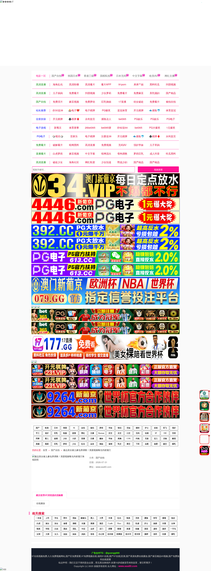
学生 (56, 518)
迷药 (155, 534)
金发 (92, 444)
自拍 (83, 428)
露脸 (146, 518)
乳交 (119, 444)
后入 (156, 438)
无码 (137, 433)
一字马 (173, 529)
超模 (56, 438)
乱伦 (83, 444)
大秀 (101, 518)
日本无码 (121, 75)
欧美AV (153, 75)
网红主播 (170, 75)
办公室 (101, 534)
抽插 (155, 523)
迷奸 (47, 433)
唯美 (128, 518)
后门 (101, 529)
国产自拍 (56, 75)
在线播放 (40, 503)
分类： (92, 457)
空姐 (128, 428)
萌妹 (74, 518)
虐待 (155, 529)
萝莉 (101, 428)
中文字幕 (137, 75)
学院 (47, 529)
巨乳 (56, 433)
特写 (155, 518)
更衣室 (137, 534)
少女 (74, 444)
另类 (174, 433)
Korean (101, 433)
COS (129, 438)
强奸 (174, 428)
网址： (92, 466)
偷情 (110, 444)
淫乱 (74, 529)
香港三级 (89, 75)
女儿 (56, 534)
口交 (128, 433)
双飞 (165, 428)
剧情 (74, 433)
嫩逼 (174, 438)
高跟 (47, 444)
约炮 (137, 438)
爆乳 (174, 444)
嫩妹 (101, 438)
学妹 (110, 428)
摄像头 (83, 518)
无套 (147, 438)
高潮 (92, 523)
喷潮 (119, 529)
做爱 (156, 444)
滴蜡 (74, 523)
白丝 (56, 529)
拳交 (128, 444)
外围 (164, 523)
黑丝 (65, 529)
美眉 (128, 529)
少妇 (65, 438)
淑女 (47, 523)
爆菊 (164, 518)
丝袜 (156, 428)
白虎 (38, 523)
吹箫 (164, 534)
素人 (47, 438)
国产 (38, 428)
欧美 (47, 428)
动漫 (147, 433)
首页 (45, 450)
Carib (110, 523)
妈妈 (83, 534)
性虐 (137, 523)
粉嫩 (137, 529)
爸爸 (92, 534)
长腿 (83, 523)
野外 (65, 518)
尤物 (165, 438)
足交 (119, 433)
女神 (173, 523)
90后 (83, 529)
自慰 (147, 444)
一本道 (38, 518)
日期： (92, 462)
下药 (137, 444)
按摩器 (119, 534)
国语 (146, 529)
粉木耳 (128, 534)
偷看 (65, 523)
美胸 (119, 438)
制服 (65, 433)
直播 (83, 438)
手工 (38, 433)
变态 (128, 523)
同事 (38, 438)
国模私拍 (105, 75)
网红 (83, 433)
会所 (92, 529)
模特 (137, 428)
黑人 (92, 518)
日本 (56, 428)
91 (74, 428)
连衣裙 (110, 534)
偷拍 (92, 428)
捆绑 (146, 534)
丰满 (110, 518)
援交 (165, 444)
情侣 (119, 428)
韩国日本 (73, 75)
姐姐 (65, 534)
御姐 (101, 444)
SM (165, 433)
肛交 (110, 433)
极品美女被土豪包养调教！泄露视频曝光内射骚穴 (87, 450)
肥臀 (110, 529)
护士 (147, 428)
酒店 (101, 523)
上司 (47, 518)
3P (156, 433)
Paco (119, 523)
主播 (92, 433)
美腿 (38, 444)
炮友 (173, 518)
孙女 (56, 523)
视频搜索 (158, 169)
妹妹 (74, 534)
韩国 (65, 428)
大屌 (47, 534)
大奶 (74, 438)
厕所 (164, 529)
